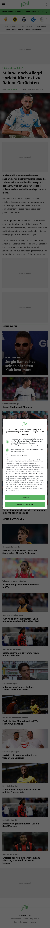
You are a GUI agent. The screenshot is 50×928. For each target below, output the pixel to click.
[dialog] (25, 464)
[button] (25, 456)
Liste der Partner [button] (37, 473)
